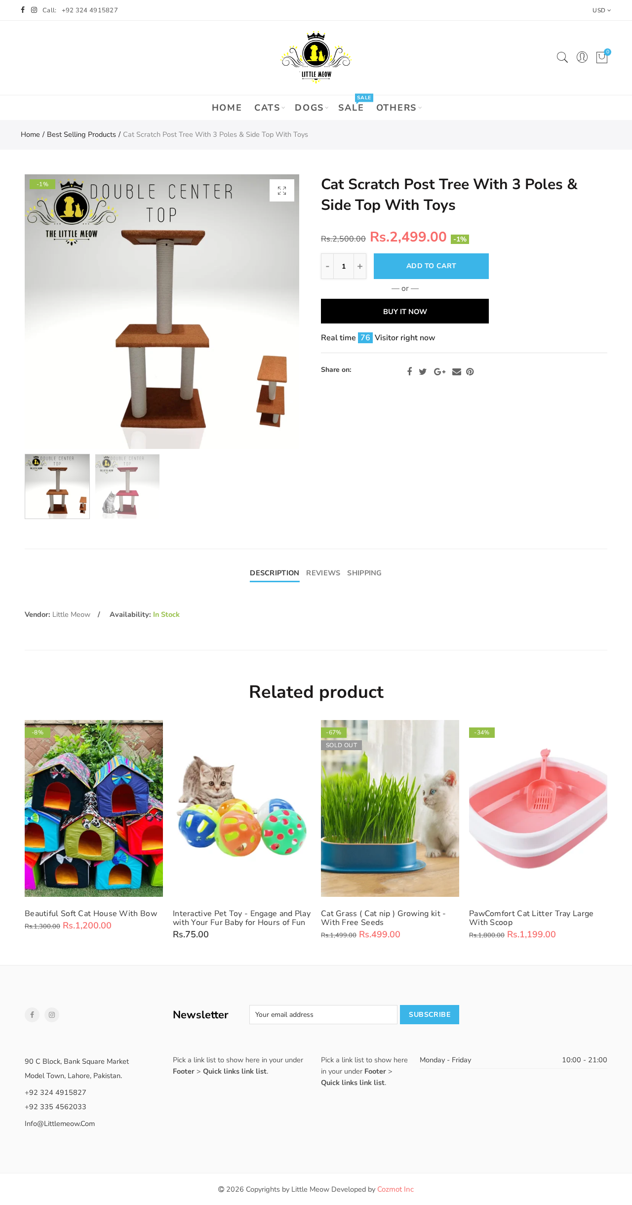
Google (439, 371)
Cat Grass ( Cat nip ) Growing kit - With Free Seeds (383, 918)
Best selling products (81, 134)
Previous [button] (51, 312)
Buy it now (405, 312)
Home (227, 108)
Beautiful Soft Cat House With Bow (91, 913)
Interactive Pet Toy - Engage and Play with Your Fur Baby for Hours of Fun (242, 918)
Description (274, 573)
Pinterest (470, 371)
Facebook (409, 371)
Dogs (309, 108)
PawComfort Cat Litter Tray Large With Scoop (531, 918)
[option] (162, 311)
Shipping (364, 573)
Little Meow (71, 614)
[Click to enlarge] (282, 190)
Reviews (323, 573)
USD (598, 10)
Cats (267, 108)
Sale (354, 104)
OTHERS (396, 108)
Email (456, 371)
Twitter (423, 371)
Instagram (51, 1014)
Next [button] (272, 312)
